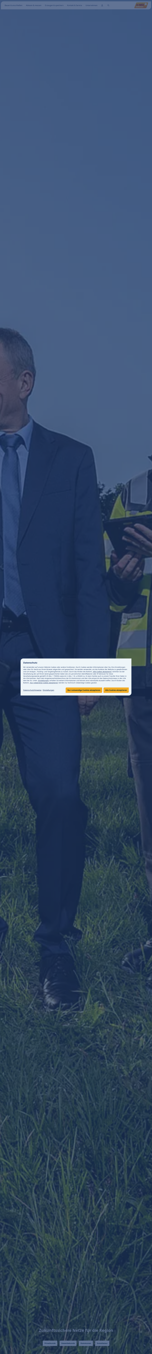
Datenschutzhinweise (32, 690)
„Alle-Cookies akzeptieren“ (102, 672)
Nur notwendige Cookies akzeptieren (83, 690)
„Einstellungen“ (43, 680)
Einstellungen (48, 690)
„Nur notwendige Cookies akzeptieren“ (43, 683)
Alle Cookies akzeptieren (116, 690)
